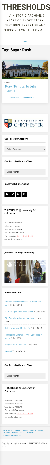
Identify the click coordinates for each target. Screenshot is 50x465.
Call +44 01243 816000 (25, 236)
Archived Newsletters (13, 433)
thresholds (14, 97)
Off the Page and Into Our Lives (18, 312)
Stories (7, 82)
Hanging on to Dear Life (15, 344)
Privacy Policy (21, 430)
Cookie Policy (36, 430)
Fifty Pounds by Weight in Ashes (19, 318)
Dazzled (8, 351)
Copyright (7, 430)
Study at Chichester (12, 435)
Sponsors (30, 433)
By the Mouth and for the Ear (17, 328)
